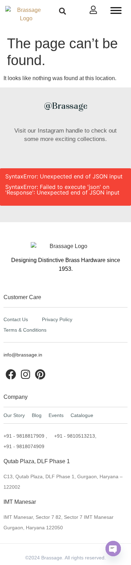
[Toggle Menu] (116, 10)
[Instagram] (25, 374)
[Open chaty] (113, 548)
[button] (62, 11)
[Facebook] (10, 374)
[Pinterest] (40, 374)
